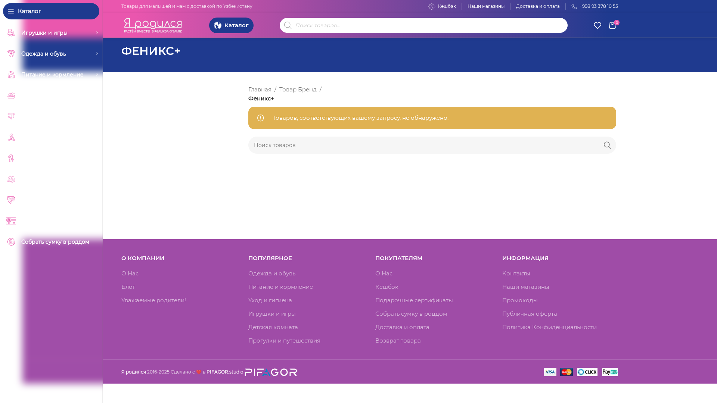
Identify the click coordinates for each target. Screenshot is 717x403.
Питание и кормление (280, 286)
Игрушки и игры (272, 313)
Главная (259, 89)
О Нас (130, 273)
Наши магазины (525, 286)
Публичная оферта (529, 313)
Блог (128, 286)
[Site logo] (153, 24)
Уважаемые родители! (153, 300)
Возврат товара (398, 340)
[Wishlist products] (597, 25)
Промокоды (520, 300)
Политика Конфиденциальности (549, 327)
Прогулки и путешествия (284, 340)
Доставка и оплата (402, 327)
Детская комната (273, 327)
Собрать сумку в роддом (411, 313)
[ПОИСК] (607, 145)
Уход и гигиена (270, 300)
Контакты (516, 273)
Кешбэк (386, 286)
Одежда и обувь (271, 273)
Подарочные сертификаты (414, 300)
